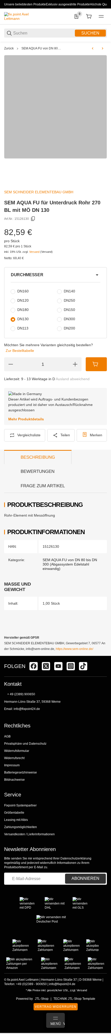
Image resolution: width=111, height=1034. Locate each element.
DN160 (23, 291)
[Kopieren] (33, 219)
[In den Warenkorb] (96, 364)
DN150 (69, 310)
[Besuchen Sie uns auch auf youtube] (58, 666)
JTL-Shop (42, 999)
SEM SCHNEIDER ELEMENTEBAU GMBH (38, 192)
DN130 (23, 319)
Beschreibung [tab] (38, 457)
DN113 (22, 328)
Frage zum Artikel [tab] (43, 485)
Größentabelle (14, 812)
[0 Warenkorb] (88, 16)
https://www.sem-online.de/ (74, 649)
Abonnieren (85, 878)
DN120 (23, 300)
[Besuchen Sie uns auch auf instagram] (71, 666)
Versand (34, 251)
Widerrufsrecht (14, 758)
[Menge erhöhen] (75, 364)
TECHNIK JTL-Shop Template (74, 999)
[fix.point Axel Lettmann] (23, 16)
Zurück (9, 48)
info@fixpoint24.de (27, 709)
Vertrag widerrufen (55, 1007)
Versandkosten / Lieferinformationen (29, 834)
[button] (55, 274)
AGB (7, 736)
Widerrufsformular (16, 751)
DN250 (69, 300)
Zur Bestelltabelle (20, 351)
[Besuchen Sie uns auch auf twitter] (46, 666)
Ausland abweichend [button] (73, 379)
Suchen (90, 33)
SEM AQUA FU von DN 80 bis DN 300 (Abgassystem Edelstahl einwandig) (41, 48)
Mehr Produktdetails (26, 419)
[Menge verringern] (10, 364)
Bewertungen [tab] (37, 471)
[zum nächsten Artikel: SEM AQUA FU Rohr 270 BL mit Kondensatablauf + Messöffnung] (102, 48)
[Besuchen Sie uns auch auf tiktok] (83, 666)
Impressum (12, 765)
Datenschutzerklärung (75, 858)
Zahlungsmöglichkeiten (20, 827)
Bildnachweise (14, 779)
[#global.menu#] (101, 16)
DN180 (23, 310)
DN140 (69, 291)
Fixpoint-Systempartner (20, 805)
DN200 (69, 328)
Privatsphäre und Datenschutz (25, 743)
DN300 (69, 319)
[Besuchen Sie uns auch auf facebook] (33, 666)
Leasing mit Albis (16, 820)
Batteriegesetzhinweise (20, 772)
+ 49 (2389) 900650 (21, 694)
